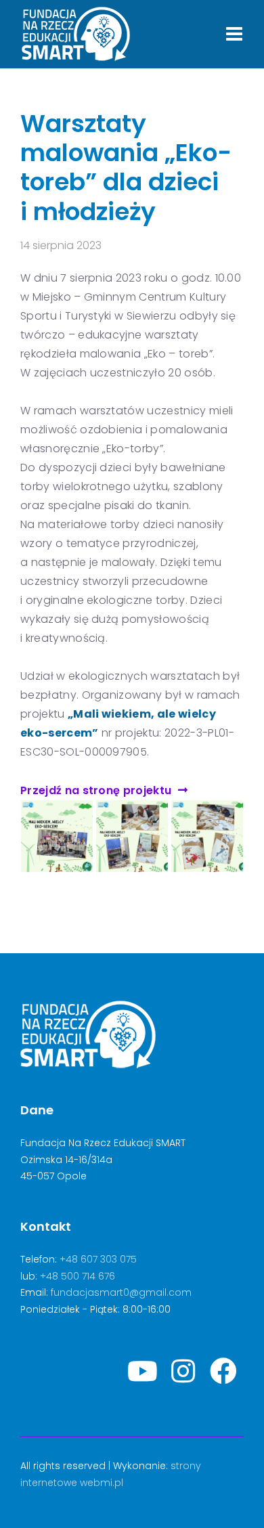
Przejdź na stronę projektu (95, 790)
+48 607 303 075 (98, 1259)
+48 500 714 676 (77, 1276)
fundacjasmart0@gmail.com (121, 1292)
